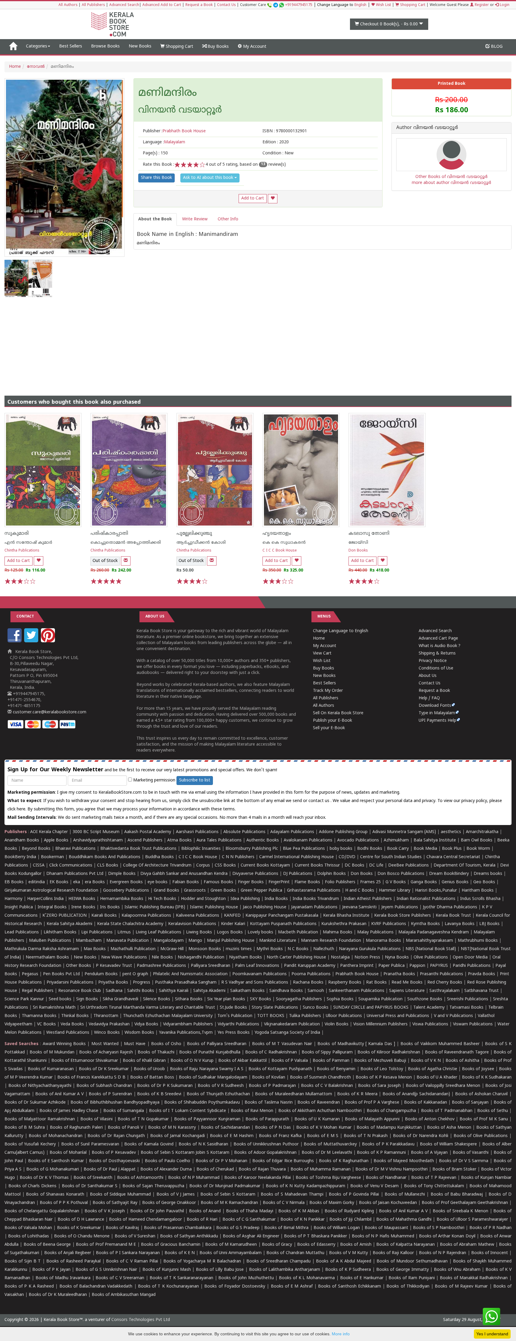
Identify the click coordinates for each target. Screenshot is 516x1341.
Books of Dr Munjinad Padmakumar (224, 1186)
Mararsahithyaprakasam (429, 940)
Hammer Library (394, 890)
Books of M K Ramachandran (229, 1202)
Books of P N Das (273, 1127)
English (360, 5)
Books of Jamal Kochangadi (177, 1136)
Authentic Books (262, 840)
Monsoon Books (204, 949)
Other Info (228, 219)
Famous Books (218, 882)
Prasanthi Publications (441, 974)
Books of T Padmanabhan (446, 1110)
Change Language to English (340, 631)
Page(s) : (155, 153)
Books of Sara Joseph (379, 1085)
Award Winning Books (64, 1044)
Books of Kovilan (268, 1077)
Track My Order (328, 690)
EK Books (59, 882)
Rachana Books (308, 982)
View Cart (322, 653)
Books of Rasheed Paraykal (73, 1261)
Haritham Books (478, 890)
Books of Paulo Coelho (168, 1161)
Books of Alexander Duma (166, 1169)
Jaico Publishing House (264, 907)
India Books (276, 898)
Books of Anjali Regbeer (67, 1253)
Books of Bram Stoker (454, 1169)
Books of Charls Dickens (32, 1186)
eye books (158, 882)
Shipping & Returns (437, 653)
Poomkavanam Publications (259, 974)
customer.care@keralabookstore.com (49, 712)
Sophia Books (340, 999)
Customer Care (276, 5)
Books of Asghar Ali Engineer (251, 1236)
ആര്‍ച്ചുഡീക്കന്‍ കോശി (201, 542)
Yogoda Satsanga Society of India (287, 1032)
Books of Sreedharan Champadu (278, 1261)
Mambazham (89, 940)
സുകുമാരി (16, 534)
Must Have (134, 1044)
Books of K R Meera (357, 1094)
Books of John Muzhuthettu (246, 1278)
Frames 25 (370, 882)
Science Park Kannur (24, 999)
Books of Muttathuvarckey (330, 1144)
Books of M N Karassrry (172, 1127)
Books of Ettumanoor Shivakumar (84, 1060)
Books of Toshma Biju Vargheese (328, 1177)
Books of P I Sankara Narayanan (128, 1253)
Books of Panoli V (125, 1127)
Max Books (95, 949)
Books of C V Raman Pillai (132, 1261)
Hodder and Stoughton (203, 898)
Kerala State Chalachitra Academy (130, 924)
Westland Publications (68, 1032)
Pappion (417, 965)
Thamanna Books (39, 1016)
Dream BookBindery (449, 873)
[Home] (13, 46)
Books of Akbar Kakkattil (242, 1060)
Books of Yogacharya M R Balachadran (202, 1261)
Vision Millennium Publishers (380, 1024)
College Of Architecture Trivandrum (157, 865)
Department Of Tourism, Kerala (464, 865)
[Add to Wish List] (272, 198)
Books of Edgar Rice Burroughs (283, 1161)
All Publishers (93, 5)
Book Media (425, 848)
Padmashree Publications (161, 965)
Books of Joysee (478, 1069)
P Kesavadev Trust (114, 965)
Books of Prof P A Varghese (372, 1102)
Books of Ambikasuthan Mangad (124, 1294)
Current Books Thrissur (317, 865)
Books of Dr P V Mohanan (222, 1161)
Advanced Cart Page (438, 638)
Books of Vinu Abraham (457, 1269)
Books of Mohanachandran (55, 1136)
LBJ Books (489, 924)
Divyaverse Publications (255, 873)
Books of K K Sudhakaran (487, 1077)
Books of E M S (322, 1136)
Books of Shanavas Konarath (55, 1194)
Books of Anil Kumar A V (59, 1094)
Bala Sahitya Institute (435, 840)
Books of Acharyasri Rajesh (106, 1052)
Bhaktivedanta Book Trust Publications (138, 848)
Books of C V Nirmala (284, 1202)
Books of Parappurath (267, 1119)
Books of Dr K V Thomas (44, 1177)
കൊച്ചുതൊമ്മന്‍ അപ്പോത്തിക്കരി (125, 542)
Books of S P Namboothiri (439, 1228)
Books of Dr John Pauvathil (157, 1211)
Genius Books (455, 882)
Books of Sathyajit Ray (115, 1202)
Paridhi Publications (472, 965)
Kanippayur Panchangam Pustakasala (281, 915)
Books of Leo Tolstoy (381, 1069)
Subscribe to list (194, 780)
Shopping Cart (412, 5)
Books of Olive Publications (481, 1136)
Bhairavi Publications (75, 848)
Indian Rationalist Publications (426, 898)
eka (76, 882)
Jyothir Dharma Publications (450, 907)
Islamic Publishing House (214, 907)
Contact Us (226, 5)
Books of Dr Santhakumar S (89, 1186)
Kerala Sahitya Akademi (69, 924)
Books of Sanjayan (470, 1102)
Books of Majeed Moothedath (404, 1161)
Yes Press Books (233, 1032)
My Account (254, 46)
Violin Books (336, 1024)
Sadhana (114, 990)
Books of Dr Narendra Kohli (420, 1136)
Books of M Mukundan (52, 1052)
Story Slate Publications (275, 1007)
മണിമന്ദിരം (167, 93)
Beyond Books (36, 848)
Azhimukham (396, 840)
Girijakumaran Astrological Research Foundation (51, 890)
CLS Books (107, 865)
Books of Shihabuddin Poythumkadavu (202, 1102)
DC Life (376, 865)
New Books (140, 46)
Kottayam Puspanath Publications (283, 924)
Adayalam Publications (292, 832)
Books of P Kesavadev (114, 1152)
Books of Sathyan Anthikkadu (189, 1236)
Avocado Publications (358, 840)
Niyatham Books (245, 957)
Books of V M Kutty (348, 1253)
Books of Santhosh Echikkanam (349, 1286)
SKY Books (260, 999)
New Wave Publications (124, 957)
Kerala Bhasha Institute (346, 915)
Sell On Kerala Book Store (338, 713)
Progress (141, 982)
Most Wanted (105, 1044)
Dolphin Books (331, 873)
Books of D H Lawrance (81, 1219)
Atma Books (179, 840)
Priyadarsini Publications (70, 982)
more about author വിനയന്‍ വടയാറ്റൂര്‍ (451, 182)
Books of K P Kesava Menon (383, 1077)
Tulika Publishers (305, 1016)
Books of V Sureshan (135, 1236)
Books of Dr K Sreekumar (104, 1069)
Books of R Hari (202, 1219)
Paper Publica (391, 965)
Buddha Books (159, 857)
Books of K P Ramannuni (381, 1152)
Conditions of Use (436, 668)
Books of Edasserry (316, 1244)
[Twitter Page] (32, 641)
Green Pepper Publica (261, 890)
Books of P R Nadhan (490, 1228)
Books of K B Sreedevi (159, 1094)
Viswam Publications (473, 1024)
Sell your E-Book (329, 728)
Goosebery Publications (126, 890)
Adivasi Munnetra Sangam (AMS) (404, 832)
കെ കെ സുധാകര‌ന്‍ (284, 542)
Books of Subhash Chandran (104, 1085)
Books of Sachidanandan (225, 1127)
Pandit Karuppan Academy (309, 965)
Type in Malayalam (437, 713)
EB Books (14, 882)
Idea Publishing (245, 898)
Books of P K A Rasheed (29, 1286)
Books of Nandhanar (386, 1177)
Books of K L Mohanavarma (307, 1278)
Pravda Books (481, 974)
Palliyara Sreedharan (210, 965)
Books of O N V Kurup (192, 1060)
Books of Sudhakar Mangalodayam (213, 1077)
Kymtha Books (425, 924)
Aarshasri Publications (197, 832)
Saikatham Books (247, 990)
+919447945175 (298, 5)
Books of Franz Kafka (280, 1136)
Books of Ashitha (462, 1060)
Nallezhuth (323, 949)
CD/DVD (347, 857)
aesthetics (451, 832)
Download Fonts (435, 705)
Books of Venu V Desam (374, 1186)
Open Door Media (470, 957)
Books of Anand (205, 1211)
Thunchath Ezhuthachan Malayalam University (168, 1016)
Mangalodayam (168, 940)
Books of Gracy (277, 1244)
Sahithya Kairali (173, 990)
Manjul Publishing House (230, 940)
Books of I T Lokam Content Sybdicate (187, 1110)
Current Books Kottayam (265, 865)
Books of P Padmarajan (272, 1085)
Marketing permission (153, 780)
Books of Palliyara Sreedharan (217, 1044)
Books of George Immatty (402, 1269)
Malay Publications (375, 932)
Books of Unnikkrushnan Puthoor (266, 1144)
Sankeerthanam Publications (356, 990)
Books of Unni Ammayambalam (230, 1253)
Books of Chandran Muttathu (295, 1253)
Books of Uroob (149, 1069)
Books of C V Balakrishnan (327, 1085)
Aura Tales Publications (219, 840)
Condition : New (278, 153)
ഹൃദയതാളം (276, 534)
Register (481, 5)
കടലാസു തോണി (368, 534)
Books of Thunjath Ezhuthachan (218, 1094)
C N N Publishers (238, 857)
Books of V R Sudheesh (221, 1085)
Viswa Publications (430, 1024)
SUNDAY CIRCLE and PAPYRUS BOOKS (370, 1007)
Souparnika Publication (380, 999)
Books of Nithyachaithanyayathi (39, 1085)
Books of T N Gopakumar (143, 1119)
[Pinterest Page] (48, 641)
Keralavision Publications (192, 924)
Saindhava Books (286, 990)
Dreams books (488, 873)
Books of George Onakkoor (169, 1202)
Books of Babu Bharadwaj (457, 1194)
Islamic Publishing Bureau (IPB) (155, 907)
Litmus (124, 932)
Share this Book (156, 177)
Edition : (275, 142)
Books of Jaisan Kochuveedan (388, 1202)
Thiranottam (105, 1016)
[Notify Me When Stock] (125, 561)
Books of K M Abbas (298, 1211)
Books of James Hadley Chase (68, 1110)
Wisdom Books (139, 1032)
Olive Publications (431, 957)
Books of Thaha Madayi (249, 1211)
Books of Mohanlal (68, 1152)
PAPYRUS (439, 965)
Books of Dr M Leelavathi (327, 1152)
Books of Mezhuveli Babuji (380, 1060)
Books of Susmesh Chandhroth (320, 1077)
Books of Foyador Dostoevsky (234, 1286)
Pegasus (30, 974)
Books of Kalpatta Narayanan (405, 1244)
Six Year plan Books (226, 999)
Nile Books (162, 957)
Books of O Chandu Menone (82, 1236)
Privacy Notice (433, 660)
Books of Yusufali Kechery (30, 1144)
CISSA (38, 865)
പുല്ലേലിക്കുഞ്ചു (194, 534)
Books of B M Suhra (24, 1127)
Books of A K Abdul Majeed (343, 1261)
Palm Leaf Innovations (257, 965)
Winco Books (107, 1032)
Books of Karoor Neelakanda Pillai (257, 1177)
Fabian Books (185, 882)
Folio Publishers (340, 882)
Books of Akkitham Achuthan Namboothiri (320, 1110)
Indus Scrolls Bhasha (480, 898)
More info (341, 1333)
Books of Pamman (331, 1060)
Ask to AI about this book (208, 177)
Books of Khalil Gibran (144, 1060)
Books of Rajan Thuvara (262, 1169)
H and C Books (359, 890)
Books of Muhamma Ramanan (321, 1169)
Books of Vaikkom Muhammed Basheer (440, 1044)
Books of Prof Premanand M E (106, 1244)
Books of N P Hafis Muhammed (383, 1236)
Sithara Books (188, 999)
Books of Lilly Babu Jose (220, 1269)
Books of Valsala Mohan (28, 1228)
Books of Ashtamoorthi (140, 1177)
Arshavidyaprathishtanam (98, 840)
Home (15, 66)
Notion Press (367, 957)
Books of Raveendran (318, 1102)
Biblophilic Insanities (201, 848)
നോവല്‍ (36, 66)
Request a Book (199, 5)
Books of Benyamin (336, 1069)
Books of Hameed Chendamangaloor (145, 1219)
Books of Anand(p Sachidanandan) (416, 1094)
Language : (164, 142)
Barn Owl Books (476, 840)
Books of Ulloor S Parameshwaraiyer (472, 1219)
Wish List (383, 5)
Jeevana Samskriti (359, 907)
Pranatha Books (399, 974)
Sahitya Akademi (209, 990)
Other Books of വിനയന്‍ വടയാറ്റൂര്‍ (451, 176)
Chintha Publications (21, 551)
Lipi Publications (97, 932)
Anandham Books (21, 840)
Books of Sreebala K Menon (460, 1211)
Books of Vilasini (96, 1119)
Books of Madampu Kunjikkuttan (389, 1127)
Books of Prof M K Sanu (484, 1119)
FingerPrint (279, 882)
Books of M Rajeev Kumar (461, 1286)
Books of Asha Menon (449, 1127)
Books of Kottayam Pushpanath (280, 1069)
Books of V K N (426, 1060)
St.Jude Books (233, 1007)
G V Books (396, 882)
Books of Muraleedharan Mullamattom (293, 1094)
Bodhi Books (369, 848)
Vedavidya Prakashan (109, 1024)
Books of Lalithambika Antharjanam (284, 1269)
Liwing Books (199, 932)
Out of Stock (105, 560)
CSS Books (225, 865)
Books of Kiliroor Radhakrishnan (388, 1052)
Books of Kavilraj (122, 1228)
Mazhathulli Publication (133, 949)
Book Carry (398, 848)
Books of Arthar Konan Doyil (447, 1236)
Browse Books (105, 46)
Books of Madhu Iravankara (63, 1278)
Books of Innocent (489, 1253)
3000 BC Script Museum (96, 832)
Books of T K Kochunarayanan (168, 1286)
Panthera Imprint (357, 965)
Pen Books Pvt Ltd (61, 974)
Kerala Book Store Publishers (402, 915)
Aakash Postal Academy (148, 832)
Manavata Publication (127, 940)
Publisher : (174, 131)
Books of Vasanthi (471, 1152)
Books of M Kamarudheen (231, 1244)
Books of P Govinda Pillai (354, 1194)
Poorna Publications (311, 974)
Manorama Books (383, 940)
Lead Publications (21, 932)
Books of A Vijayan (429, 1152)
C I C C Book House (279, 551)
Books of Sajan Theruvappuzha (153, 1186)
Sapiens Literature (407, 990)
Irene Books (83, 907)
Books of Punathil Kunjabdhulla (209, 1052)
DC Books (354, 865)
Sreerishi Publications (467, 999)
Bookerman (52, 857)
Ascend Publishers (145, 840)
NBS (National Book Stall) (431, 949)
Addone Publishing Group (343, 832)
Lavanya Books (459, 924)
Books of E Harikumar (361, 1278)
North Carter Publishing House (296, 957)
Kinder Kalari (233, 924)
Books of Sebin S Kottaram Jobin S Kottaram (185, 1152)
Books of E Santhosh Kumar (56, 1161)
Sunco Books (315, 1007)
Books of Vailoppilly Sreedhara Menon (443, 1085)
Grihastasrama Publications (313, 890)
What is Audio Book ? (439, 646)
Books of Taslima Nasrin (269, 1102)
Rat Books (376, 982)
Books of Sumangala (123, 1110)
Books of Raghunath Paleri (76, 1127)
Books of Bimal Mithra (286, 1228)
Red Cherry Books (444, 982)
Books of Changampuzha (391, 1110)
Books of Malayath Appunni (372, 1119)
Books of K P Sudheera (348, 1269)
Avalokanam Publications (308, 840)
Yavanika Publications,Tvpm (186, 1032)
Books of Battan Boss (152, 1077)
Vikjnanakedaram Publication (292, 1024)
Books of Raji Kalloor (393, 1253)
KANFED (232, 915)
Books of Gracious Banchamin (170, 1244)
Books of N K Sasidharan (203, 1144)
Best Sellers (70, 46)
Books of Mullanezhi (405, 1194)
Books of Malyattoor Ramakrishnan (39, 1119)
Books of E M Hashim (232, 1136)
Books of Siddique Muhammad (120, 1194)
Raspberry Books (344, 982)
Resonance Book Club (79, 990)
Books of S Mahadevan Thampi (292, 1194)
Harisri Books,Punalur (436, 890)
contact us (319, 801)
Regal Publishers (37, 990)
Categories (36, 46)
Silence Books (156, 999)
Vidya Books (146, 1024)
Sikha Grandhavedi (120, 999)
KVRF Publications (388, 924)
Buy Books (217, 46)
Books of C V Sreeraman (120, 1278)
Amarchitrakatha (482, 832)
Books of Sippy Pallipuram (327, 1052)
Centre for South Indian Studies (391, 857)
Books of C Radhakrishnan (271, 1052)
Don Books (358, 551)
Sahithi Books (140, 990)
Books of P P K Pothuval (64, 1202)
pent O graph (135, 974)
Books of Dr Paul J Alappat (110, 1169)
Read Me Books (407, 982)
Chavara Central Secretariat (453, 857)
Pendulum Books (101, 974)
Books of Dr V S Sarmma (464, 1161)
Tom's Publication (234, 1016)
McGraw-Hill (172, 949)
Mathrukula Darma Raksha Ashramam (41, 949)
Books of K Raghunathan (343, 1161)
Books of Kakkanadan (425, 1102)
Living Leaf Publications (158, 932)
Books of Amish (355, 1244)
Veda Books (72, 1024)
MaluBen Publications (50, 940)
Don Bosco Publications (400, 873)
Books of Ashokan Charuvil (481, 1094)
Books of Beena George (47, 1244)
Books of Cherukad (215, 1169)
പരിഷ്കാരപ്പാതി (109, 534)
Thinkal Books (75, 1016)
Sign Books (87, 999)
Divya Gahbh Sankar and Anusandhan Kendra (184, 873)
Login (504, 5)
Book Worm (478, 848)
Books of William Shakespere (448, 1144)
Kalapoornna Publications (146, 915)
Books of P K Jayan (51, 1269)
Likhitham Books (60, 932)
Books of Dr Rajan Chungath (116, 1136)
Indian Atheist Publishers (368, 898)
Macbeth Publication (298, 932)
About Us (428, 675)
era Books (95, 882)
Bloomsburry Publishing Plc (251, 848)
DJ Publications (297, 873)
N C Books (298, 949)
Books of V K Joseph (105, 1211)
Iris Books (110, 907)
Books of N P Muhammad (193, 1177)
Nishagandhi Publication (201, 957)
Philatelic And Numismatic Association (190, 974)
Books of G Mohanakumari (52, 1169)
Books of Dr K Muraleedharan (58, 1294)
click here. (17, 809)
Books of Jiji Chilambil (350, 1219)
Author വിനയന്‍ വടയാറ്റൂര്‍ (427, 128)
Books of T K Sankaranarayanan (181, 1278)
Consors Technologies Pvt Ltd (140, 1319)
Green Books (223, 890)
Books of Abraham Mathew (467, 1244)
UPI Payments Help (437, 720)
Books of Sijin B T (22, 1261)
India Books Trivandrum (316, 898)
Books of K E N (180, 1253)
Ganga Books (424, 882)
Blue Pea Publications (304, 848)
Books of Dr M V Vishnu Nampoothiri (391, 1169)
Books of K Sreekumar (79, 1228)
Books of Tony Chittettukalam (434, 1186)
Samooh (316, 990)
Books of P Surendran (110, 1094)
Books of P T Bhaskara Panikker (315, 1236)
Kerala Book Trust (453, 915)
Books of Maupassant (386, 1228)
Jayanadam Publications (314, 907)
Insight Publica (18, 907)
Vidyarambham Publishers (188, 1024)
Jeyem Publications (399, 907)
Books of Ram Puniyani (411, 1278)
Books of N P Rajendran (442, 1253)
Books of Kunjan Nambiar (486, 1177)
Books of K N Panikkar (302, 1219)
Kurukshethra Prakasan (343, 924)
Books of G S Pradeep (237, 1228)
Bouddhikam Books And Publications (104, 857)
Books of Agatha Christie (432, 1069)
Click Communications (70, 865)
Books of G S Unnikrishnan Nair (106, 1269)
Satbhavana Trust (481, 990)
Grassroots (195, 890)
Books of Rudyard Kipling (349, 1211)
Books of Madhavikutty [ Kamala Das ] (356, 1044)
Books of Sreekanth (92, 1177)
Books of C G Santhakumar (249, 1219)
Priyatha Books (113, 982)
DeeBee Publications (408, 865)
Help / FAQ (429, 698)
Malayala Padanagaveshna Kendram (433, 932)
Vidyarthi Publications (238, 1024)
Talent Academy (429, 1007)
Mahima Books (337, 932)
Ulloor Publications (344, 1016)
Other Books (78, 965)
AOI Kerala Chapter (49, 832)
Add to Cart (252, 198)
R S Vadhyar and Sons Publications (254, 982)
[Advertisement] (258, 342)
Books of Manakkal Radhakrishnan (474, 1278)
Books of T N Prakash (366, 1136)
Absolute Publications (244, 832)
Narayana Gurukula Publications (370, 949)
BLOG (496, 46)
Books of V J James (175, 1194)
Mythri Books (270, 949)
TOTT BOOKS (270, 1016)
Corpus (203, 865)
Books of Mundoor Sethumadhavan (412, 1261)
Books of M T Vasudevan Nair (282, 1044)
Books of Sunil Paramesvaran (90, 1144)
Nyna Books (397, 957)
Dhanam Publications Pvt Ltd (74, 873)
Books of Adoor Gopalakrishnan (265, 1152)
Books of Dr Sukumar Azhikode (35, 1102)
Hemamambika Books (121, 898)
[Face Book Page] (15, 641)
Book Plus (452, 848)
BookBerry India (20, 857)
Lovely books (260, 932)
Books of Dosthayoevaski (114, 1161)
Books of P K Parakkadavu (388, 1144)
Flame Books (307, 882)
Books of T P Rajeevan (433, 1177)
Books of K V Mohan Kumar (323, 1127)
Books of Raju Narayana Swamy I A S (207, 1069)
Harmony (13, 898)
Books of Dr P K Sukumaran (165, 1085)
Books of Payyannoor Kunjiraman (207, 1119)
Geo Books (484, 882)
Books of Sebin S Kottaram (227, 1194)
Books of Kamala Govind (148, 1144)
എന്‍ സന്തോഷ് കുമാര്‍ (28, 542)
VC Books (46, 1024)
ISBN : (284, 131)
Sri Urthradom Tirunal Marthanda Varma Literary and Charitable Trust (147, 1007)
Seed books (60, 999)
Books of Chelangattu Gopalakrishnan (41, 1211)
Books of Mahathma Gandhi (403, 1219)
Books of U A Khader (437, 1077)
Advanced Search (124, 5)
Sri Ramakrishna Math (54, 1007)
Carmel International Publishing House (296, 857)
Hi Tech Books (162, 898)
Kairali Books (104, 915)
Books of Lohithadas (28, 1236)
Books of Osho (166, 1044)
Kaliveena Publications (197, 915)
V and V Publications (453, 1016)
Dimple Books (122, 873)
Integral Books (52, 907)
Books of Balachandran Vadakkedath (96, 1286)
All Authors (68, 5)
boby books (341, 848)
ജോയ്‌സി (358, 542)
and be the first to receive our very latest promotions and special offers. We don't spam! (142, 769)
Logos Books (230, 932)
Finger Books (251, 882)
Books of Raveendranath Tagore (457, 1052)
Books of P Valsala (289, 1060)
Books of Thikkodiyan (407, 1286)
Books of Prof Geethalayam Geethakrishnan (465, 1202)
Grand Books (166, 890)
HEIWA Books (81, 898)
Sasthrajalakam (444, 990)
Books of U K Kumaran (317, 1119)
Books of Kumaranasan (51, 1069)
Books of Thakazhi (156, 1052)
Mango (195, 940)
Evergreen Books (126, 882)
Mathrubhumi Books (478, 940)
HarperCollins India (45, 898)
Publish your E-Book (332, 720)
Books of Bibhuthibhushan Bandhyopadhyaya (114, 1102)
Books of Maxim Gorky (331, 1202)
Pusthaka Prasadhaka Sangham (185, 982)
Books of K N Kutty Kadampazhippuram (305, 1186)
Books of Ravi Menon (252, 1110)
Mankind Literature (277, 940)
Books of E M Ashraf (292, 1286)
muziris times (239, 949)
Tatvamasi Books (466, 1007)
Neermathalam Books (47, 957)
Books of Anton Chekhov (429, 1119)
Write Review (195, 219)
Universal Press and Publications (398, 1016)
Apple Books (56, 840)
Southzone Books (424, 999)
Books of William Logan (337, 1228)
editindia (36, 882)
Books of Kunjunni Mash (166, 1269)
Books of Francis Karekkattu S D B (91, 1077)
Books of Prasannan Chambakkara (177, 1228)
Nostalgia (340, 957)
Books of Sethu (492, 1110)
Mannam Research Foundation (331, 940)
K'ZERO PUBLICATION (64, 915)
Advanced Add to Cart (161, 5)
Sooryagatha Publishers (299, 999)
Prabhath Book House (357, 974)
